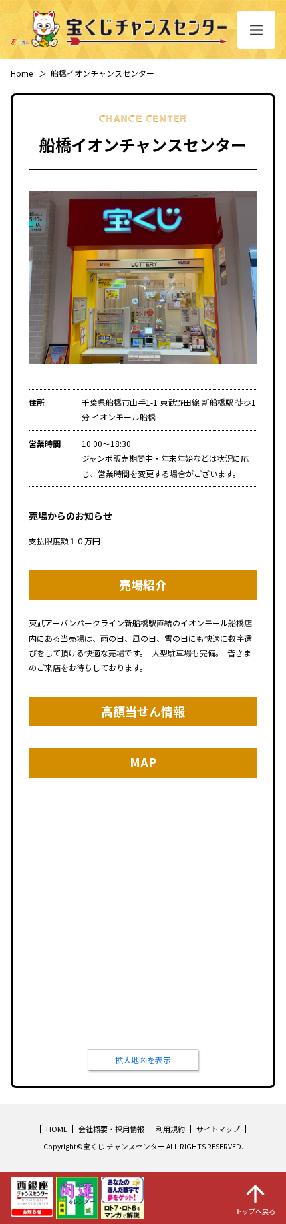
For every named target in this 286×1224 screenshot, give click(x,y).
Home (22, 73)
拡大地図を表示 (143, 1059)
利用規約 (170, 1128)
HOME (56, 1128)
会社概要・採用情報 (111, 1128)
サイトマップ (218, 1128)
